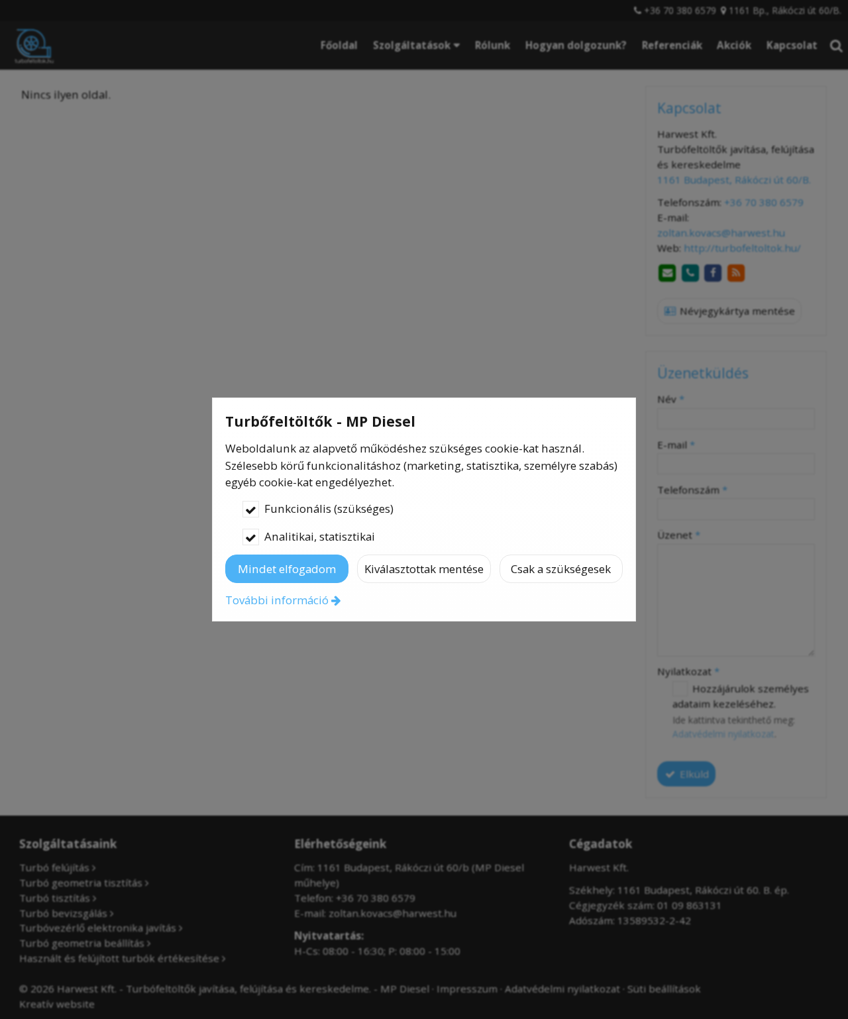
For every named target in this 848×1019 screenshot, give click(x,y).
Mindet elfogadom (287, 568)
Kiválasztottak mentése (424, 568)
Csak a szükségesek (561, 568)
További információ (277, 600)
